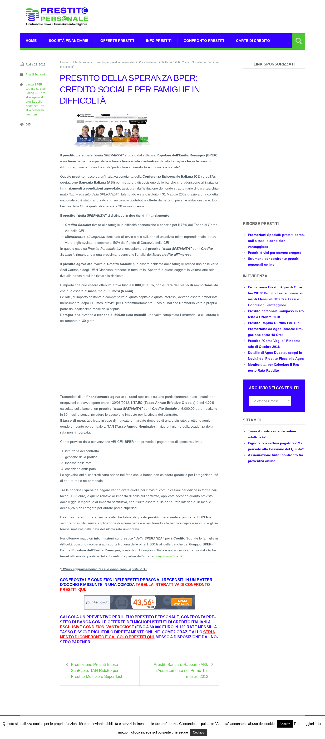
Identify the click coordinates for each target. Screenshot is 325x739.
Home (31, 41)
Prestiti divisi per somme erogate (274, 253)
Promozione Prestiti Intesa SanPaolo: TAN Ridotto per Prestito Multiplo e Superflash (97, 670)
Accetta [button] (285, 724)
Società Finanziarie (68, 41)
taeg (28, 114)
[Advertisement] (218, 16)
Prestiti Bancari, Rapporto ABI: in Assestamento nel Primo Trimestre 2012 (180, 670)
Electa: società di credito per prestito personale (103, 62)
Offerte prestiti (117, 41)
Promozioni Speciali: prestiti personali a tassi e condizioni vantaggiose (276, 241)
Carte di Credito (253, 41)
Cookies (198, 732)
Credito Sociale (36, 88)
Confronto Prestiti (204, 41)
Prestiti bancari (35, 74)
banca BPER (34, 84)
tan (35, 114)
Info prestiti (159, 41)
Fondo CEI (32, 93)
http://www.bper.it (169, 556)
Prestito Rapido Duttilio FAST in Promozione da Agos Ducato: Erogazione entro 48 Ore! (275, 329)
